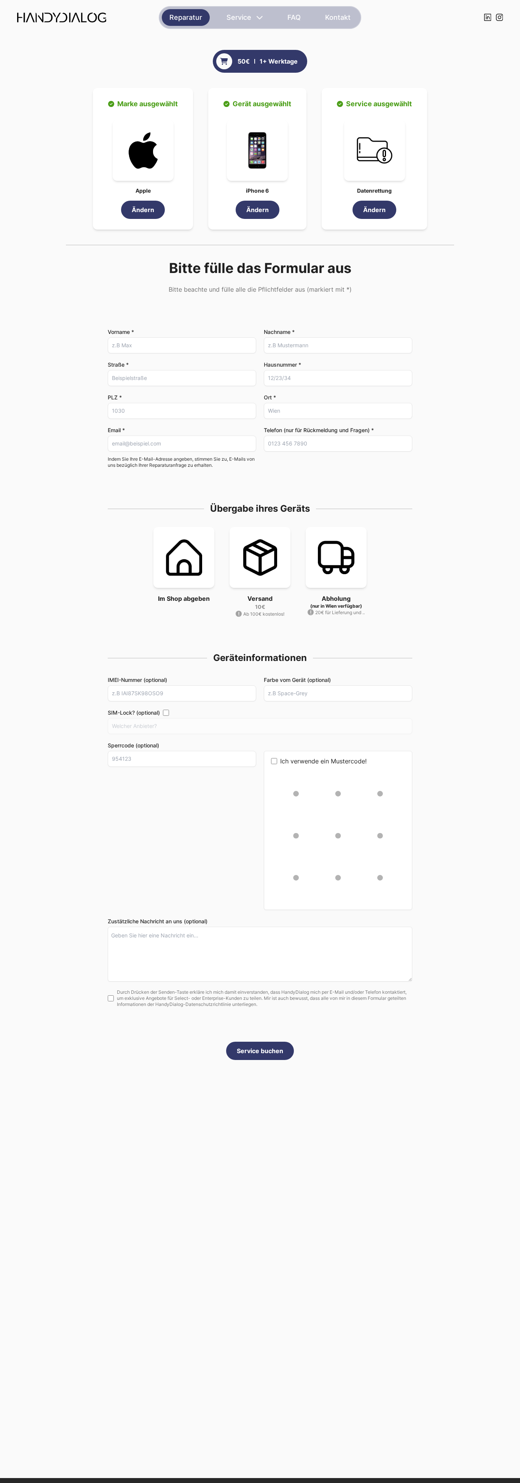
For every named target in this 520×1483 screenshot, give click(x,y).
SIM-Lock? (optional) (134, 712)
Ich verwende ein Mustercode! (323, 761)
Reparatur (185, 17)
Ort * (270, 397)
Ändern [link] (143, 210)
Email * (116, 430)
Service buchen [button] (260, 1051)
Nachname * (279, 332)
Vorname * (121, 332)
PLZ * (115, 397)
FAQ (294, 17)
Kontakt (338, 17)
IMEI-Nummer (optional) (137, 680)
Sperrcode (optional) (133, 745)
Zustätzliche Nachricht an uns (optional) (157, 921)
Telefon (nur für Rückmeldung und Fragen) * (319, 430)
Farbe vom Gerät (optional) (297, 680)
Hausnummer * (282, 364)
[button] (143, 150)
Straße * (118, 364)
